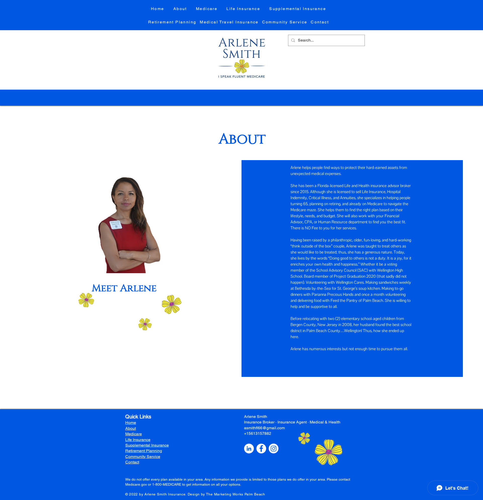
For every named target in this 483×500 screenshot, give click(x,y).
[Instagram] (273, 448)
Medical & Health (325, 422)
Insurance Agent (292, 422)
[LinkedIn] (249, 448)
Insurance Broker (259, 422)
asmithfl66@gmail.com (264, 427)
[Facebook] (261, 448)
